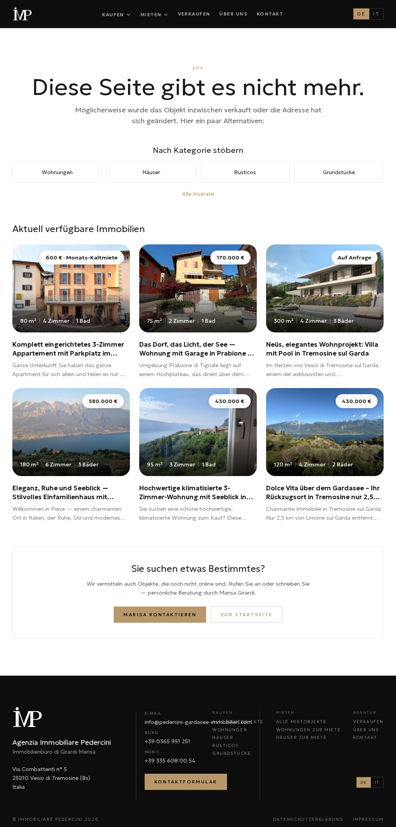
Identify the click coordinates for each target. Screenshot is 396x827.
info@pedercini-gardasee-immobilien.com (198, 722)
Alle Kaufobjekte (238, 721)
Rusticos (245, 172)
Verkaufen (194, 14)
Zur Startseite (246, 614)
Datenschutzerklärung (308, 819)
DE (361, 14)
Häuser (151, 172)
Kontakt (270, 14)
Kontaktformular (185, 782)
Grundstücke (339, 172)
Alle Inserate (198, 193)
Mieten (151, 14)
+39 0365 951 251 (167, 741)
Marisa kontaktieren (159, 614)
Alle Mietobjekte (301, 721)
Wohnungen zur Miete (308, 729)
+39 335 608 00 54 (170, 760)
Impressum (368, 819)
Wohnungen (57, 172)
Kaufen (113, 14)
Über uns (233, 14)
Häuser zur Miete (301, 737)
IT (376, 14)
